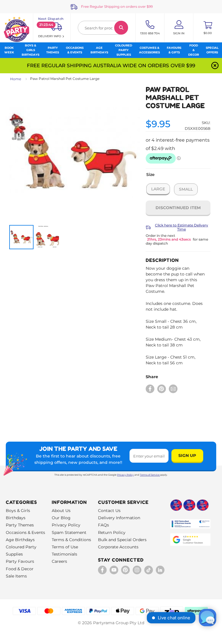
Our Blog (61, 517)
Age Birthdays (20, 539)
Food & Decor (20, 568)
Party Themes (20, 525)
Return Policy (111, 532)
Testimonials (64, 554)
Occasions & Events (25, 532)
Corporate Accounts (118, 547)
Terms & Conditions (71, 539)
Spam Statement (69, 532)
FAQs (103, 525)
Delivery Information (119, 517)
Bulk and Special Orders (122, 539)
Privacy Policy (125, 474)
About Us (61, 510)
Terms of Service (150, 474)
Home (15, 79)
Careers (59, 561)
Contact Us (109, 510)
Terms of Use (65, 547)
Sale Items (16, 576)
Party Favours (20, 561)
